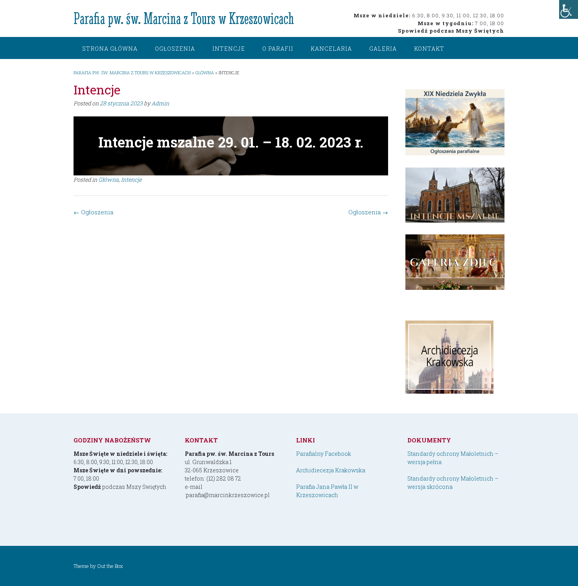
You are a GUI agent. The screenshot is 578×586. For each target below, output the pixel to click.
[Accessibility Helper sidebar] (568, 9)
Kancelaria (331, 48)
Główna (108, 179)
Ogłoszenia (175, 48)
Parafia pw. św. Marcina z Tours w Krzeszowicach (184, 18)
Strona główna (110, 48)
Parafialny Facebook (323, 453)
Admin (160, 103)
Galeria (383, 48)
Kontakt (429, 48)
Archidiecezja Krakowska (330, 470)
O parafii (277, 48)
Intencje (228, 48)
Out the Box (110, 565)
